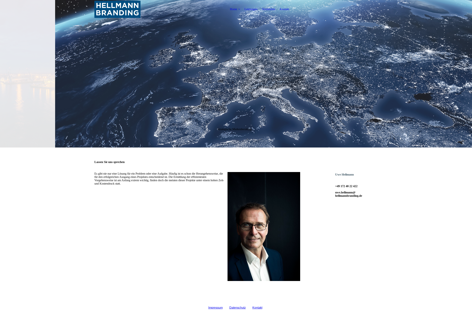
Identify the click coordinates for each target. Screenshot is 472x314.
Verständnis (268, 9)
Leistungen (250, 9)
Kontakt (284, 9)
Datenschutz (237, 307)
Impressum (215, 307)
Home (233, 9)
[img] (117, 9)
